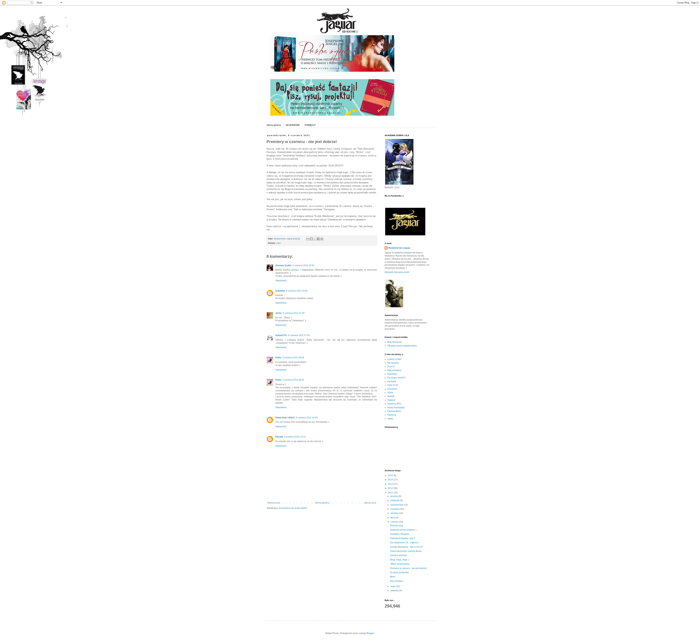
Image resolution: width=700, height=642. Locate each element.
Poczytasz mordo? (396, 377)
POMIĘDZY (310, 125)
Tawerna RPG (394, 403)
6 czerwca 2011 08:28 (293, 357)
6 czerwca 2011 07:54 (299, 335)
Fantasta (391, 381)
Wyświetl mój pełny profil (397, 272)
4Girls (390, 392)
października (397, 505)
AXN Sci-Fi (392, 385)
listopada (395, 500)
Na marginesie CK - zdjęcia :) (404, 542)
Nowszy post (273, 503)
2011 (391, 492)
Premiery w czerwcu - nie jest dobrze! (408, 568)
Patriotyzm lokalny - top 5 (402, 538)
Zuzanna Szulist (283, 265)
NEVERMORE (293, 125)
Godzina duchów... (399, 555)
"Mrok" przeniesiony (400, 564)
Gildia (390, 418)
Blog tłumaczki (394, 342)
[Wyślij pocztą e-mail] (308, 239)
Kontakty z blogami (399, 534)
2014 (391, 479)
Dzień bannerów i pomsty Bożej (405, 551)
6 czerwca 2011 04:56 (297, 291)
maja (393, 586)
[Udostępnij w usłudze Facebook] (318, 239)
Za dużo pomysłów (399, 572)
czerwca (394, 521)
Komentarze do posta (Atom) (293, 508)
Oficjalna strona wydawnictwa (402, 345)
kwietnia (394, 590)
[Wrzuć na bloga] (311, 239)
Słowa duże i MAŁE (285, 417)
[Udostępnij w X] (315, 239)
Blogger (370, 633)
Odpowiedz (281, 280)
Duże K (391, 366)
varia (278, 243)
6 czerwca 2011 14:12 (295, 436)
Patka (278, 357)
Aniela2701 (281, 335)
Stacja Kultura (394, 370)
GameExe (392, 389)
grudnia (394, 496)
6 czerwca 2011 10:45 (307, 417)
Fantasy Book (394, 411)
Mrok (392, 576)
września (395, 509)
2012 (391, 488)
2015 (391, 475)
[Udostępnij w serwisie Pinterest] (322, 239)
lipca (393, 517)
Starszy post (370, 503)
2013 (391, 484)
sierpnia (394, 513)
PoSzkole (392, 374)
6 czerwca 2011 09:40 (293, 380)
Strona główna (274, 125)
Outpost (391, 400)
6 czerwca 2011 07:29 (293, 313)
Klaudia (279, 436)
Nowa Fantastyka (396, 407)
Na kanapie (393, 363)
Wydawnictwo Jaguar (399, 248)
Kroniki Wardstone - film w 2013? (406, 547)
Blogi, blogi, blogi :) (399, 559)
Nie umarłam (396, 581)
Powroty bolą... (397, 525)
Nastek (390, 396)
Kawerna (391, 415)
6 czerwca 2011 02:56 (303, 265)
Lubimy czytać (394, 359)
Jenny (278, 313)
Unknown (280, 291)
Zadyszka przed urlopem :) (403, 530)
